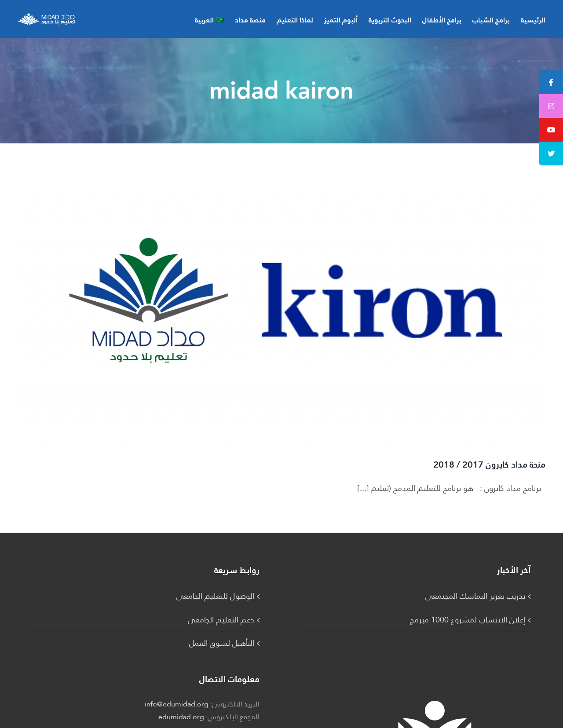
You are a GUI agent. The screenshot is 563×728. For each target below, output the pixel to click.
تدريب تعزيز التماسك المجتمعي (475, 596)
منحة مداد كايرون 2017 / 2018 (489, 464)
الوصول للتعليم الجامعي (215, 596)
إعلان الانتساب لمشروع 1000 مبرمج (467, 620)
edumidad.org (181, 716)
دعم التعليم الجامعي (221, 620)
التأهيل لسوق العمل (221, 643)
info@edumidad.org (176, 704)
